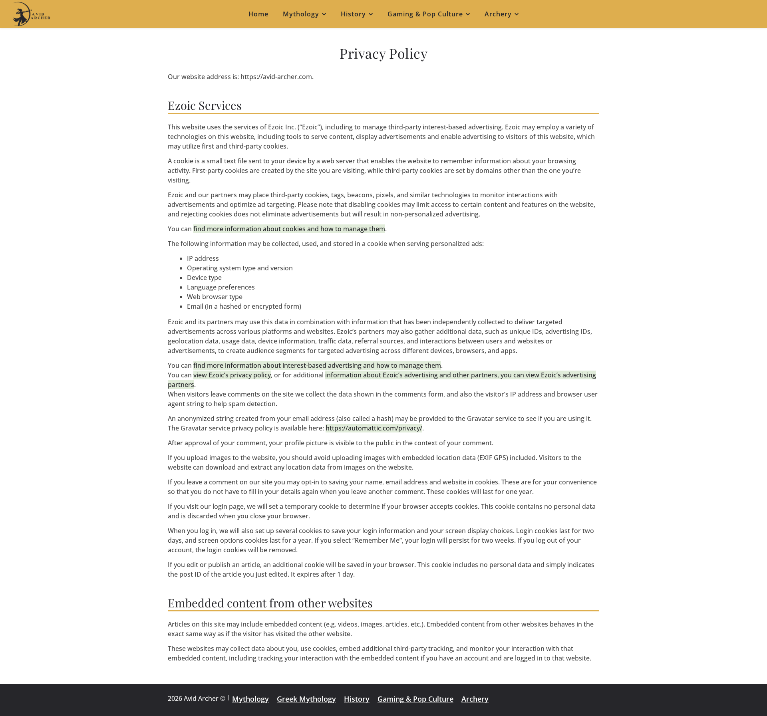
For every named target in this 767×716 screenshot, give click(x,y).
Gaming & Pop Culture (425, 14)
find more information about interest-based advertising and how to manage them (317, 365)
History (353, 14)
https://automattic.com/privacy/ (374, 428)
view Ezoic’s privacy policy (232, 375)
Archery (498, 14)
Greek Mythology (306, 699)
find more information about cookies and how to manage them (289, 228)
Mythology (301, 14)
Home (258, 14)
